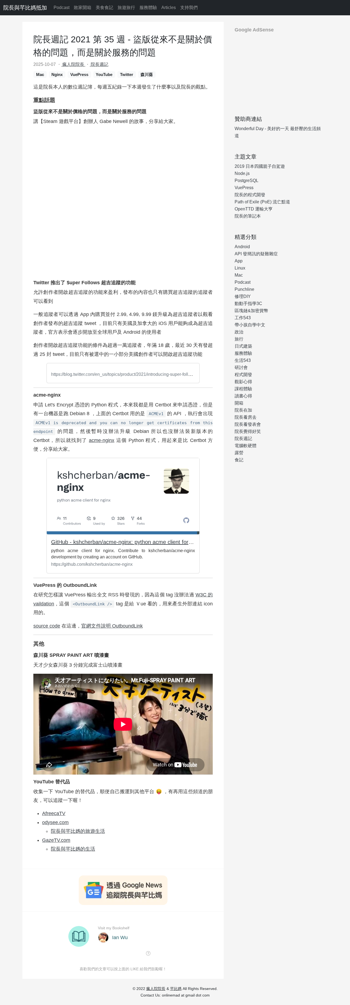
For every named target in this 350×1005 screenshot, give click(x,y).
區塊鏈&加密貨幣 (251, 310)
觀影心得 (243, 381)
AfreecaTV (53, 813)
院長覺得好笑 (248, 431)
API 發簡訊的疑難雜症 (256, 253)
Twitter (126, 74)
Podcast (61, 7)
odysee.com (55, 822)
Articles (168, 7)
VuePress (79, 74)
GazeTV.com (56, 840)
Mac (40, 74)
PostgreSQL (246, 180)
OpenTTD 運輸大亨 (254, 209)
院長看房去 (245, 417)
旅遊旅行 (126, 7)
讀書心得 (243, 396)
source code (46, 626)
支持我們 (189, 7)
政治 (239, 332)
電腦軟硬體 (245, 445)
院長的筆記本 (248, 216)
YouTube (104, 74)
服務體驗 (148, 7)
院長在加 (243, 410)
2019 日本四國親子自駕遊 (260, 166)
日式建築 (243, 346)
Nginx (57, 74)
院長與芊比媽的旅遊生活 (78, 831)
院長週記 (99, 64)
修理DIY (243, 296)
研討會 (241, 367)
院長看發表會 (248, 424)
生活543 (243, 360)
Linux (240, 268)
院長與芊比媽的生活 (73, 849)
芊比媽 (176, 988)
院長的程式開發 (250, 194)
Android (242, 246)
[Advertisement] (279, 72)
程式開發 (243, 374)
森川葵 (147, 74)
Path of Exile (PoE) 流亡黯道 (262, 202)
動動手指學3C (248, 303)
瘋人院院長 (73, 64)
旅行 (239, 339)
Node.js (242, 173)
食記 (239, 460)
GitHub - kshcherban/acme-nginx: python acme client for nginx (127, 542)
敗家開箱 (82, 7)
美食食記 (104, 7)
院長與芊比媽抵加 (25, 8)
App (239, 261)
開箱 (239, 403)
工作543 (243, 317)
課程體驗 (243, 388)
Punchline (244, 289)
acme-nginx (101, 440)
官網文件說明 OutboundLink (112, 626)
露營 (239, 452)
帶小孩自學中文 (250, 325)
